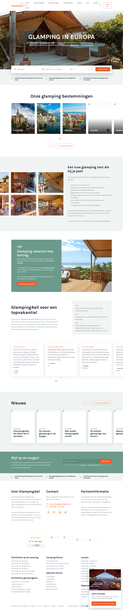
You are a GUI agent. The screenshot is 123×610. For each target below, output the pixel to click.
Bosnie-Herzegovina (29, 324)
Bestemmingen (54, 3)
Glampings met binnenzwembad (22, 573)
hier (72, 221)
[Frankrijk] (31, 130)
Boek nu (107, 5)
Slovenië (19, 324)
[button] (88, 69)
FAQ (87, 3)
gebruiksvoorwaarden (93, 465)
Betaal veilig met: (74, 606)
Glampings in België (87, 563)
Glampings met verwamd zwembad (23, 571)
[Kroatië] (108, 130)
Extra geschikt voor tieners (55, 566)
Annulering (60, 606)
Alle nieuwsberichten (102, 403)
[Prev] (51, 146)
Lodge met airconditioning (20, 581)
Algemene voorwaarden (29, 606)
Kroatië (13, 324)
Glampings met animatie (19, 561)
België (48, 327)
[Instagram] (54, 512)
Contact (96, 3)
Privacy (39, 606)
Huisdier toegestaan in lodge (20, 589)
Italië (43, 322)
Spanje (37, 322)
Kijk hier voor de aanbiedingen (103, 603)
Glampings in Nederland (89, 561)
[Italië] (56, 130)
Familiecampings (52, 561)
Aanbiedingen (68, 3)
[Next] (56, 146)
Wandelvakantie (51, 586)
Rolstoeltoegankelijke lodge (20, 592)
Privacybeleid (82, 465)
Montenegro (42, 324)
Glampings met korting (27, 284)
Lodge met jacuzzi (17, 584)
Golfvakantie (50, 579)
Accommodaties (38, 3)
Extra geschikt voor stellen (55, 568)
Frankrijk (31, 322)
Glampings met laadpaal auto (21, 566)
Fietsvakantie (50, 576)
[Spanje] (82, 130)
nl (100, 4)
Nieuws (79, 3)
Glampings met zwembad (19, 568)
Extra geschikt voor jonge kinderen (57, 563)
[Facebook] (48, 512)
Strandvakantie (51, 584)
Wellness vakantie (52, 589)
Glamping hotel (16, 586)
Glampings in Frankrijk (88, 566)
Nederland (40, 327)
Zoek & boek (27, 5)
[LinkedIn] (60, 512)
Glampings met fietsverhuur (20, 563)
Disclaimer (46, 606)
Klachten (53, 606)
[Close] (118, 572)
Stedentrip (49, 581)
